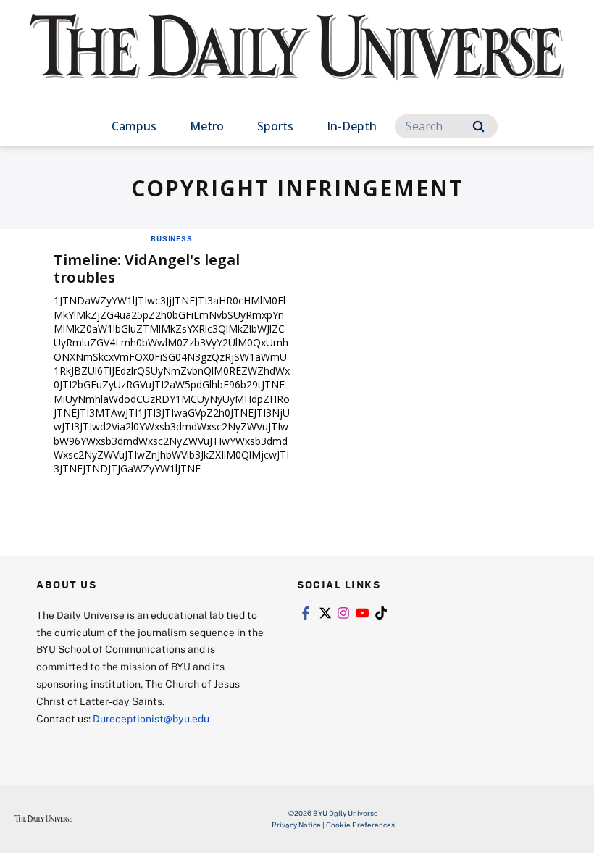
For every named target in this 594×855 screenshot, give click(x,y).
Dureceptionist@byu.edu (151, 718)
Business (171, 238)
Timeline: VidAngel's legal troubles (147, 268)
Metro (207, 126)
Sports (275, 126)
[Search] (478, 126)
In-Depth (352, 126)
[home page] (297, 60)
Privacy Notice (296, 824)
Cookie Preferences (360, 824)
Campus (134, 126)
